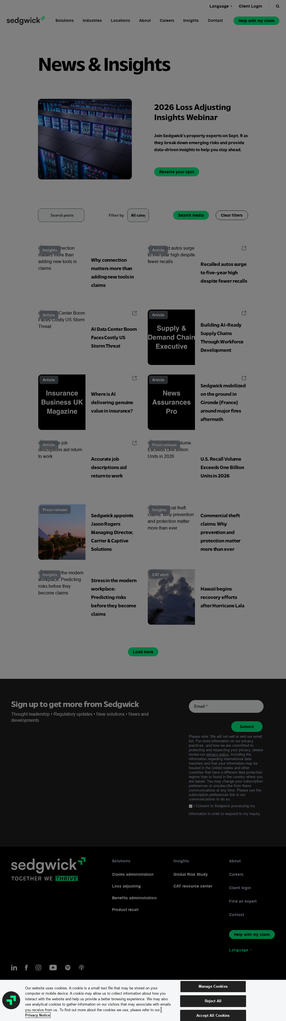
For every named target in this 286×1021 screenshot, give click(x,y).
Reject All (213, 1001)
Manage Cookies (213, 986)
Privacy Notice (37, 1015)
